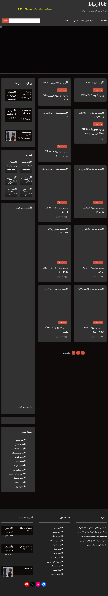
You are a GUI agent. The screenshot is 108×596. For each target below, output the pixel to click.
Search (5, 21)
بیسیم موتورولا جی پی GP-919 (55, 97)
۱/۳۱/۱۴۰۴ (60, 277)
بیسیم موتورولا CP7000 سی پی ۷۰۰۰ (56, 154)
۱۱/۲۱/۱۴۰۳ (96, 337)
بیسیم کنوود (63, 322)
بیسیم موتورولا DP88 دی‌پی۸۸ (93, 210)
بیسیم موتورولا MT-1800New (94, 330)
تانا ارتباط (97, 5)
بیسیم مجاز (20, 461)
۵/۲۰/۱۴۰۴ (60, 337)
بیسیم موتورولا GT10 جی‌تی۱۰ (93, 270)
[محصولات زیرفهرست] (98, 21)
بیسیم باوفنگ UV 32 (26, 134)
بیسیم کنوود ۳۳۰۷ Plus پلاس (56, 330)
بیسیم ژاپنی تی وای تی (10, 183)
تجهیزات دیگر (18, 478)
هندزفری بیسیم (18, 487)
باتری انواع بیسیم (26, 194)
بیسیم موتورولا (98, 90)
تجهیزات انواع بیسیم (16, 474)
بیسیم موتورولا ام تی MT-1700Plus (55, 270)
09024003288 (23, 9)
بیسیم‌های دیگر (18, 470)
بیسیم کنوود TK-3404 (92, 95)
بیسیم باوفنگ (19, 449)
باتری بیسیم (19, 445)
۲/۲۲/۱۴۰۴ (96, 277)
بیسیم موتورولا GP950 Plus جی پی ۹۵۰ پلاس (93, 131)
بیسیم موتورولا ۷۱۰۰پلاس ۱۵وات (55, 210)
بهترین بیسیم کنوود (25, 407)
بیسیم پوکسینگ (18, 453)
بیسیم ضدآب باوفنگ (26, 183)
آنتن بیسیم (20, 440)
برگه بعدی (65, 353)
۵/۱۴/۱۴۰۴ (96, 139)
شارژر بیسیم (19, 483)
